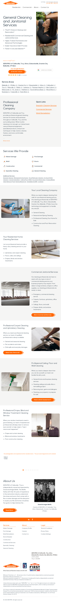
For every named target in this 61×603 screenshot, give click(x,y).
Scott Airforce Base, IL (37, 90)
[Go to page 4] (29, 470)
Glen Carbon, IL (51, 87)
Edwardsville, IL (34, 85)
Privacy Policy (45, 531)
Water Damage (7, 528)
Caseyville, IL (15, 92)
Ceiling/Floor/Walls (26, 180)
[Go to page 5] (30, 470)
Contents (40, 181)
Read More (9, 510)
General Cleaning (8, 548)
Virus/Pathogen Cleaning (36, 178)
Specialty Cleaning (8, 545)
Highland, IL (25, 90)
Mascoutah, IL (6, 90)
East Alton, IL (24, 92)
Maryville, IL (11, 87)
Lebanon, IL (27, 87)
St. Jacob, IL (16, 90)
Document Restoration (39, 180)
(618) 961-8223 (52, 3)
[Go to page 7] (34, 470)
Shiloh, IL (19, 87)
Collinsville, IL (51, 85)
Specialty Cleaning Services (46, 105)
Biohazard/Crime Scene (21, 178)
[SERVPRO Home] (10, 2)
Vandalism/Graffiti (32, 181)
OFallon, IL (13, 85)
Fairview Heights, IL (38, 87)
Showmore (6, 141)
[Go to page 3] (27, 470)
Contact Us (45, 7)
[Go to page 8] (36, 470)
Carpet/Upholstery (14, 180)
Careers (24, 531)
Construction (7, 539)
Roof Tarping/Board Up (19, 181)
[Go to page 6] (32, 470)
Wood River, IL (51, 90)
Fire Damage (7, 531)
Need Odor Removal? (13, 352)
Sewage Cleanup (8, 178)
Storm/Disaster (7, 537)
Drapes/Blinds (50, 180)
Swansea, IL (6, 92)
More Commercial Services (42, 315)
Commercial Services (44, 109)
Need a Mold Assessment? (42, 400)
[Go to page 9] (38, 470)
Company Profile (27, 528)
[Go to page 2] (25, 470)
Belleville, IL (5, 85)
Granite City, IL (23, 85)
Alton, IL (43, 85)
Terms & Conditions (46, 528)
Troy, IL (4, 87)
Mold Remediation (43, 113)
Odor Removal (7, 181)
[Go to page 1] (23, 470)
